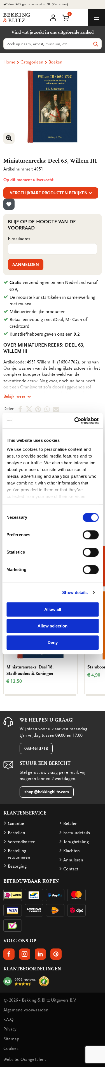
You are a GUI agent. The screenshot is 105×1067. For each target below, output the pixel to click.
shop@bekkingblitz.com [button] (46, 791)
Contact (70, 869)
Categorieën (31, 62)
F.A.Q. (9, 1019)
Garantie (16, 823)
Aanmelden (25, 264)
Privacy (9, 1029)
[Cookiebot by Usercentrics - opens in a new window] (75, 420)
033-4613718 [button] (36, 748)
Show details (75, 592)
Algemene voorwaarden (25, 1010)
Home (9, 62)
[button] (65, 17)
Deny (53, 642)
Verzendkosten (22, 841)
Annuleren (73, 860)
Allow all (52, 609)
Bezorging (17, 866)
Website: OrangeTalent (24, 1059)
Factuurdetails (76, 832)
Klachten (71, 850)
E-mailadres (19, 238)
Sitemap (11, 1038)
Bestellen (16, 832)
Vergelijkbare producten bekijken (49, 192)
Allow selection (52, 626)
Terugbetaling (76, 841)
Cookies (10, 1048)
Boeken (55, 62)
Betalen (70, 823)
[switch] (91, 534)
